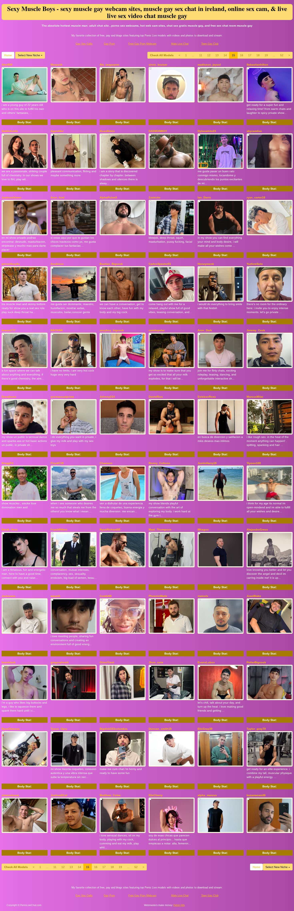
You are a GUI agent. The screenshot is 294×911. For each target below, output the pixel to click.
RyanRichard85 (110, 529)
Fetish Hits (179, 905)
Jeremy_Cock (256, 330)
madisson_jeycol (209, 64)
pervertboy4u (11, 263)
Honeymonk (206, 263)
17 (249, 55)
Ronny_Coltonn (159, 463)
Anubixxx (57, 263)
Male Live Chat (180, 43)
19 (266, 55)
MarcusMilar (255, 396)
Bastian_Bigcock (111, 263)
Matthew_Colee (110, 795)
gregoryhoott (60, 662)
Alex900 (7, 64)
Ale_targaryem (109, 64)
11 (200, 55)
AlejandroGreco (257, 529)
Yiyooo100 (254, 463)
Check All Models (162, 55)
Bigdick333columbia (113, 728)
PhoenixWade (158, 596)
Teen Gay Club (209, 43)
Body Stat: (24, 122)
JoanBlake (254, 596)
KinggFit (7, 463)
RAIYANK (57, 330)
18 (258, 55)
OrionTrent (107, 662)
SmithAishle (10, 131)
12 (208, 55)
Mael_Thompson (160, 529)
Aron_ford (57, 197)
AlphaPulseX (108, 197)
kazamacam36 (256, 795)
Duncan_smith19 (160, 728)
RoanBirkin (107, 131)
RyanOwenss (11, 728)
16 (241, 55)
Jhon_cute (156, 662)
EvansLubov (206, 662)
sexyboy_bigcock (112, 330)
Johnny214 (107, 396)
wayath (55, 596)
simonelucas (10, 795)
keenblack (9, 662)
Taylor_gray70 (256, 728)
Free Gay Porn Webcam (142, 43)
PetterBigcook (256, 662)
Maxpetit (56, 64)
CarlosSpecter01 (160, 263)
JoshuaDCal (59, 795)
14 (225, 55)
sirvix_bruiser (158, 64)
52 (281, 55)
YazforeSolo (255, 263)
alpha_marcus (207, 795)
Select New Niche (29, 55)
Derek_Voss (10, 529)
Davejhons (9, 396)
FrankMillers (59, 529)
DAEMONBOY (158, 131)
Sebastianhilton (257, 64)
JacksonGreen (11, 197)
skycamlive (254, 131)
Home (8, 55)
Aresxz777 (9, 330)
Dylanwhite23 (207, 131)
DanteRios (156, 396)
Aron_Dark (205, 330)
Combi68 (106, 596)
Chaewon (106, 463)
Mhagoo (203, 529)
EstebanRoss (207, 396)
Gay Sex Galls (84, 43)
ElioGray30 (205, 728)
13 (217, 55)
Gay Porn (109, 43)
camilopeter (157, 330)
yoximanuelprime (62, 396)
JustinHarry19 (207, 463)
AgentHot (57, 131)
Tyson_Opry (59, 728)
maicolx (203, 596)
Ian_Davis (204, 197)
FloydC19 (57, 463)
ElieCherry (156, 795)
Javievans (8, 596)
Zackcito (154, 197)
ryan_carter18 (256, 197)
